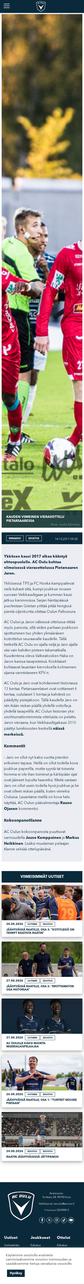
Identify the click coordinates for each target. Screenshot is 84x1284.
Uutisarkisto (11, 1245)
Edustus (36, 1245)
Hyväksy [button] (16, 1273)
